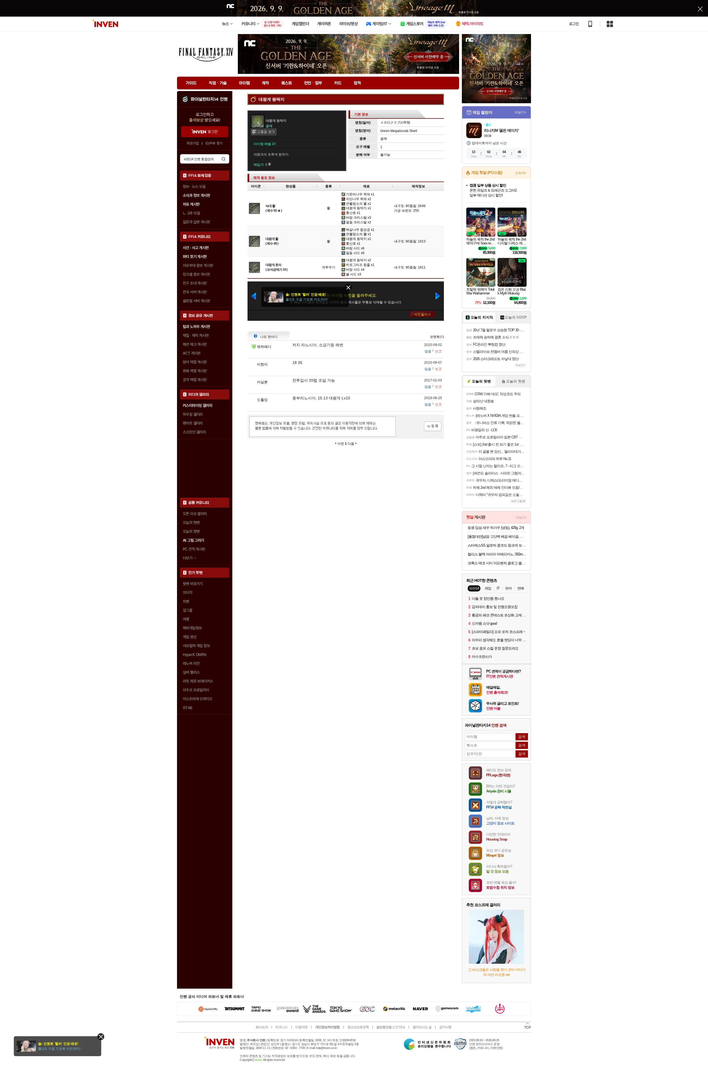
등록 (432, 426)
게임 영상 (189, 637)
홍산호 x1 (352, 213)
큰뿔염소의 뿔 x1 (358, 204)
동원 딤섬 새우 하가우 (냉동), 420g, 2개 (496, 528)
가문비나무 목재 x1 (359, 194)
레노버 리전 (191, 663)
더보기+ (521, 112)
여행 (186, 619)
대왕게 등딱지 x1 (358, 208)
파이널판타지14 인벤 (209, 99)
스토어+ (521, 173)
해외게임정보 (192, 628)
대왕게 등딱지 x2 (358, 260)
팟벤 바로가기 (193, 583)
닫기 (100, 1036)
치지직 (187, 592)
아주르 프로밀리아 (196, 690)
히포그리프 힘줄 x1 (359, 265)
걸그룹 (187, 610)
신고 (438, 351)
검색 (223, 158)
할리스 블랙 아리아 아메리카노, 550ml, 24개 (497, 554)
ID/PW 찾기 (214, 143)
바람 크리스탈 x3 (358, 217)
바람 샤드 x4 (355, 270)
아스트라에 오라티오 (197, 699)
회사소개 (262, 1027)
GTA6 (187, 707)
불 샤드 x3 (353, 274)
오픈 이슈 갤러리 (195, 513)
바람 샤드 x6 (355, 248)
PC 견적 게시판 (194, 549)
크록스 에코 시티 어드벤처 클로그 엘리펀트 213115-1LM (497, 563)
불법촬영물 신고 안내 (390, 1027)
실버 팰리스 (191, 672)
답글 (428, 351)
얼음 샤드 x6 (355, 253)
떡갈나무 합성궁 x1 (359, 230)
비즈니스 (281, 1027)
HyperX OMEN (194, 654)
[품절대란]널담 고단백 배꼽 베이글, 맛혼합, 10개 (497, 536)
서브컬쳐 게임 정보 (196, 645)
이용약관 (301, 1027)
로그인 (574, 24)
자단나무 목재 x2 (358, 199)
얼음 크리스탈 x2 (358, 222)
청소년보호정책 (358, 1027)
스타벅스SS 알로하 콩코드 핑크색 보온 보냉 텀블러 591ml (497, 545)
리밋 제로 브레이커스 (198, 681)
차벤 (186, 601)
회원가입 (193, 143)
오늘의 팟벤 (191, 531)
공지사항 (445, 1027)
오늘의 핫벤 (191, 522)
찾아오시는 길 (422, 1027)
